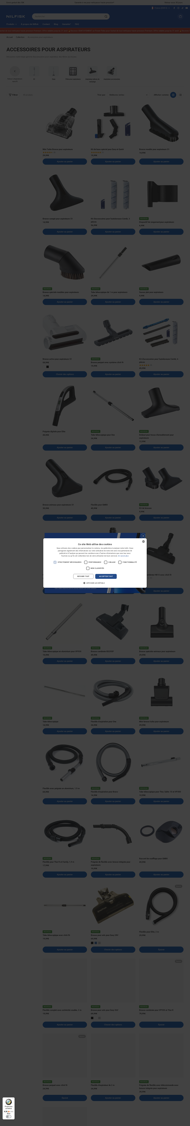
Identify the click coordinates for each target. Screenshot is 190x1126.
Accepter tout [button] (106, 576)
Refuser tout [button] (83, 576)
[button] (95, 583)
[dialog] (95, 563)
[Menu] (13, 1099)
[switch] (8, 1116)
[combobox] (143, 541)
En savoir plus (123, 556)
